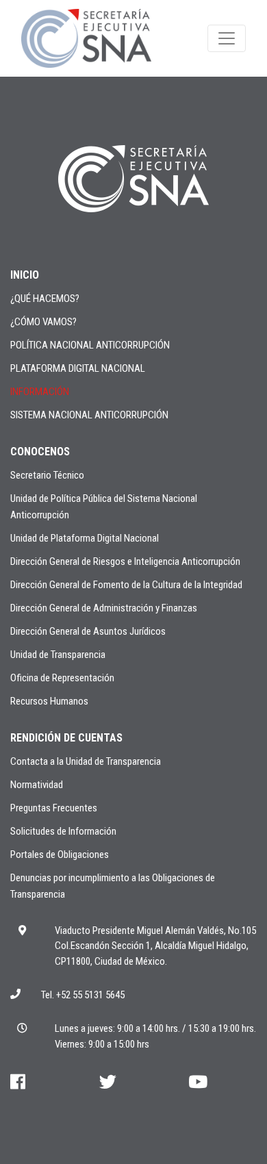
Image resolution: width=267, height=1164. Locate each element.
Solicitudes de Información (63, 831)
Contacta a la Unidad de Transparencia (85, 761)
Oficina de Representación (62, 678)
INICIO (24, 274)
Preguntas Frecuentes (53, 808)
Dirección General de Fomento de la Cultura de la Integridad (126, 585)
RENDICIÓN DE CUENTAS (66, 737)
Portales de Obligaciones (59, 854)
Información (39, 391)
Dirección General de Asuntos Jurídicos (88, 631)
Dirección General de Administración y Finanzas (103, 608)
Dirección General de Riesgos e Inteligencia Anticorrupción (125, 561)
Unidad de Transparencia (57, 654)
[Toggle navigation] (226, 38)
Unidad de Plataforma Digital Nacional (84, 538)
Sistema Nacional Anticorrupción (89, 415)
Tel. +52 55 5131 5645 (83, 995)
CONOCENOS (40, 451)
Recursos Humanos (49, 701)
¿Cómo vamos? (43, 322)
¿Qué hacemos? (44, 298)
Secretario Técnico (47, 475)
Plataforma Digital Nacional (77, 368)
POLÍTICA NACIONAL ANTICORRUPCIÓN (90, 345)
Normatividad (36, 785)
